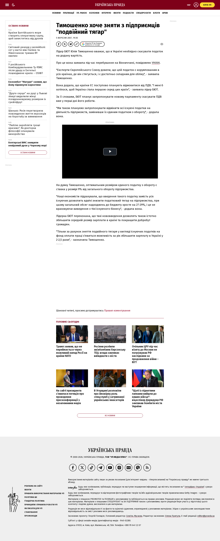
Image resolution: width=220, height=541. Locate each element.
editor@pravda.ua (205, 516)
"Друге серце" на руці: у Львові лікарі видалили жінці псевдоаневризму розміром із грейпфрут (27, 98)
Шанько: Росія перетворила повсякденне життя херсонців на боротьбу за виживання (27, 113)
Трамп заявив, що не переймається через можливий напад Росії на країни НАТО (71, 351)
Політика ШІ (30, 497)
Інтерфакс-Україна (194, 487)
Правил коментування (117, 310)
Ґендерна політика (34, 501)
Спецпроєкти (143, 13)
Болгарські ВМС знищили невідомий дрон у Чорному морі (27, 144)
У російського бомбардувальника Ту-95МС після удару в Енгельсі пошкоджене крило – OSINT (25, 69)
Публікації (68, 13)
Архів (165, 13)
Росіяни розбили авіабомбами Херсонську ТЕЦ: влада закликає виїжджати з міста (109, 351)
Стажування (30, 512)
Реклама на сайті (33, 486)
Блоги (156, 13)
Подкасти (128, 13)
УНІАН (156, 62)
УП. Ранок (81, 13)
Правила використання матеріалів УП (44, 493)
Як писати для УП (33, 508)
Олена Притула (172, 516)
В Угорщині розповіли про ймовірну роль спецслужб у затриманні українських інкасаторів (109, 395)
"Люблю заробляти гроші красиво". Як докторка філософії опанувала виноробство (24, 130)
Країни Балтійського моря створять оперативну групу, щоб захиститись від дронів (26, 35)
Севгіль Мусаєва (134, 516)
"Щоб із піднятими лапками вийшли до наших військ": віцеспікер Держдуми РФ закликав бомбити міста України (147, 398)
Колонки (94, 13)
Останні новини (18, 25)
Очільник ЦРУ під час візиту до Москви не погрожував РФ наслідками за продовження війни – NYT (145, 354)
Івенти (116, 13)
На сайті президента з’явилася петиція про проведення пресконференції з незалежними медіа (70, 397)
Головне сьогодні (67, 321)
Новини (56, 13)
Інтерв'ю (106, 13)
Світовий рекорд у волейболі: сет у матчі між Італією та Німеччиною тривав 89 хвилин (26, 52)
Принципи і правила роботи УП (40, 504)
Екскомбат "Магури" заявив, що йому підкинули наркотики (27, 83)
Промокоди (30, 516)
